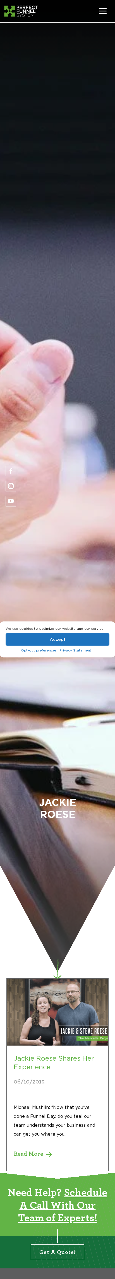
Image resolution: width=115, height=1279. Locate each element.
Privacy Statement (75, 650)
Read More (57, 1075)
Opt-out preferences (39, 650)
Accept (58, 639)
